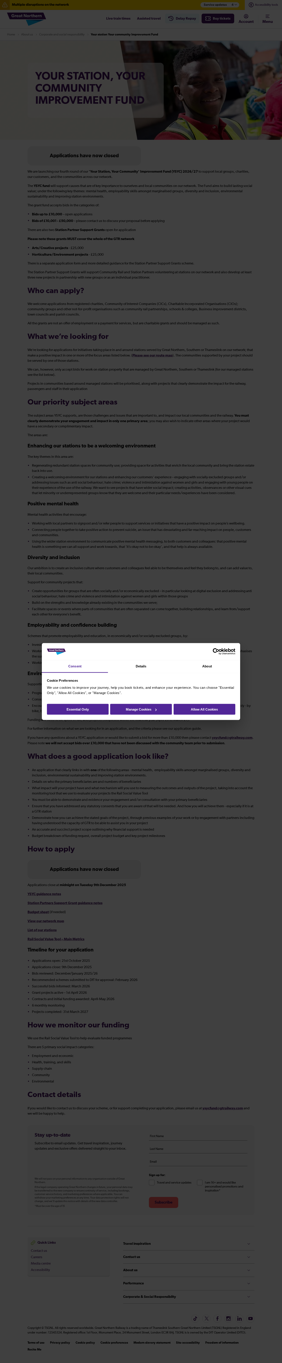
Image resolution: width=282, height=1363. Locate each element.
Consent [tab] (75, 666)
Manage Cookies (138, 709)
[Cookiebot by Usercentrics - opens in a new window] (216, 651)
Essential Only (78, 709)
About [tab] (207, 666)
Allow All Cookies (204, 709)
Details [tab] (141, 666)
